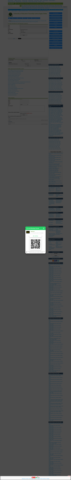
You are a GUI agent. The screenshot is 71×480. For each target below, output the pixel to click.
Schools (35, 478)
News (27, 478)
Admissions (24, 478)
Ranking (48, 478)
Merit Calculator (43, 478)
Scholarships (31, 478)
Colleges (38, 478)
